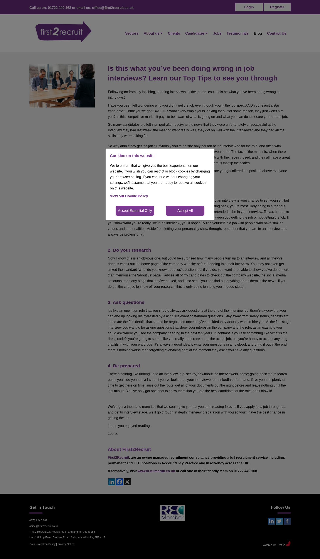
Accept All (185, 211)
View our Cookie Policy (129, 196)
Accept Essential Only (135, 211)
